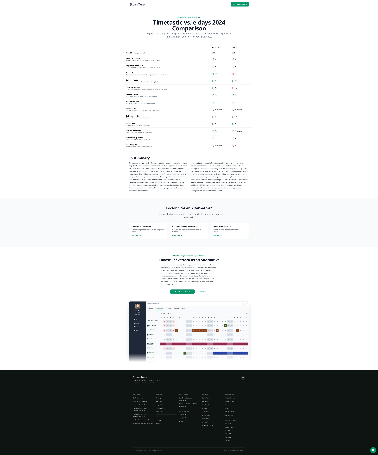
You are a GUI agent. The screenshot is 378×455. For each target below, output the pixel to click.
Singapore (228, 405)
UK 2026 (228, 423)
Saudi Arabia (229, 412)
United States (229, 401)
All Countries (229, 415)
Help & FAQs (160, 405)
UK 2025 (228, 434)
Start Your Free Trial (240, 4)
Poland (227, 408)
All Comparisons (207, 425)
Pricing (158, 398)
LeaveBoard (206, 401)
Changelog (159, 412)
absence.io (205, 419)
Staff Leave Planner (139, 398)
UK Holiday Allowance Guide (142, 420)
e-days (204, 408)
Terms (158, 423)
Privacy (158, 420)
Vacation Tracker (184, 418)
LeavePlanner (206, 398)
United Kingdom (230, 398)
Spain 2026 (229, 427)
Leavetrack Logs (161, 408)
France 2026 (229, 430)
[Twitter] (243, 378)
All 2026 (228, 437)
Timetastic (182, 414)
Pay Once (159, 401)
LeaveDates (206, 415)
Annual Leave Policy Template (143, 423)
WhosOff (182, 421)
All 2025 (228, 441)
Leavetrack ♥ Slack (139, 405)
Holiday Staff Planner (140, 401)
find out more (202, 291)
